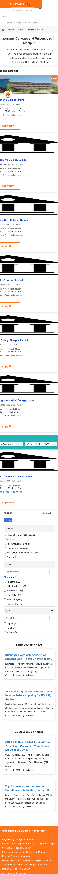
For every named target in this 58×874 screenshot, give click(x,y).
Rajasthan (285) (14, 582)
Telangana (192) (14, 599)
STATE (8, 564)
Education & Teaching (17, 548)
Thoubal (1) (12, 632)
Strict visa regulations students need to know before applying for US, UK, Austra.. (28, 695)
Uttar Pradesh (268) (16, 586)
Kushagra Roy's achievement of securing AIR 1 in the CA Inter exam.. (28, 657)
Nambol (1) (12, 628)
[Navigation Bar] (2, 14)
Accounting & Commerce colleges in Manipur (24, 864)
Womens (20, 29)
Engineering (12, 557)
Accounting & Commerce (18, 544)
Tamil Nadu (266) (15, 590)
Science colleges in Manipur (16, 847)
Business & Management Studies (22, 552)
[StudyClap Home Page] (3, 29)
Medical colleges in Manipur (16, 856)
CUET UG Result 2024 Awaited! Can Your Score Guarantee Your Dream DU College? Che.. (28, 746)
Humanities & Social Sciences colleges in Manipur (27, 860)
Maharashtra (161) (15, 604)
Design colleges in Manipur (16, 868)
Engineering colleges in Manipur (18, 839)
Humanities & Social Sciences (21, 535)
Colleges (10, 29)
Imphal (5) (12, 623)
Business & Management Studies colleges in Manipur (29, 843)
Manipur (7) (12, 577)
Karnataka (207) (14, 595)
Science (11, 539)
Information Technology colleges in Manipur (24, 851)
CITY (7, 611)
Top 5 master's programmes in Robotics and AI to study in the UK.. (28, 788)
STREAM (9, 528)
